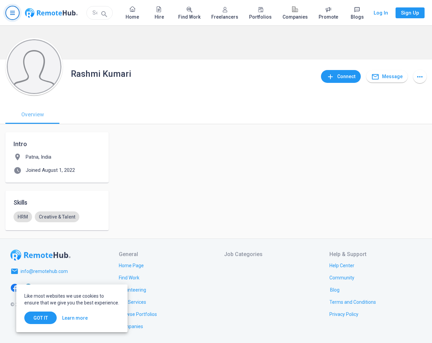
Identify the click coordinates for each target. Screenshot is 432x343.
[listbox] (57, 217)
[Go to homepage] (51, 12)
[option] (23, 216)
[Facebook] (15, 287)
